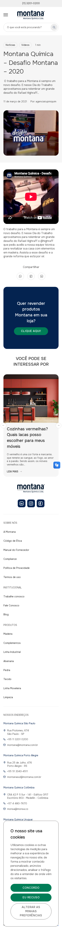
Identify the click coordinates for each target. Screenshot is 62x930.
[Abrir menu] (5, 14)
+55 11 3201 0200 (17, 739)
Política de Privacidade (16, 568)
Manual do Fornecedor (16, 550)
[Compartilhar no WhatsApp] (20, 276)
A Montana (9, 531)
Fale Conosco (11, 605)
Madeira (7, 633)
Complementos (12, 643)
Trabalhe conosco (13, 596)
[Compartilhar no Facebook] (31, 276)
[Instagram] (31, 503)
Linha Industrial (12, 652)
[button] (3, 425)
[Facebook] (40, 503)
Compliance (10, 559)
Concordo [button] (31, 888)
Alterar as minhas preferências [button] (31, 911)
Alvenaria (8, 661)
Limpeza (8, 697)
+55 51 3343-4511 (17, 771)
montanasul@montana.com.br (24, 777)
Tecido (7, 679)
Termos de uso (12, 577)
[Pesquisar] (54, 27)
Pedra (6, 670)
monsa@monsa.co (17, 809)
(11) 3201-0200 (31, 3)
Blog (6, 614)
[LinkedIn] (21, 503)
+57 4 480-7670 (17, 803)
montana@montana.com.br (22, 745)
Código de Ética (12, 540)
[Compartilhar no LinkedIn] (41, 276)
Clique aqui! (31, 331)
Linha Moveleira (12, 688)
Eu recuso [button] (31, 897)
